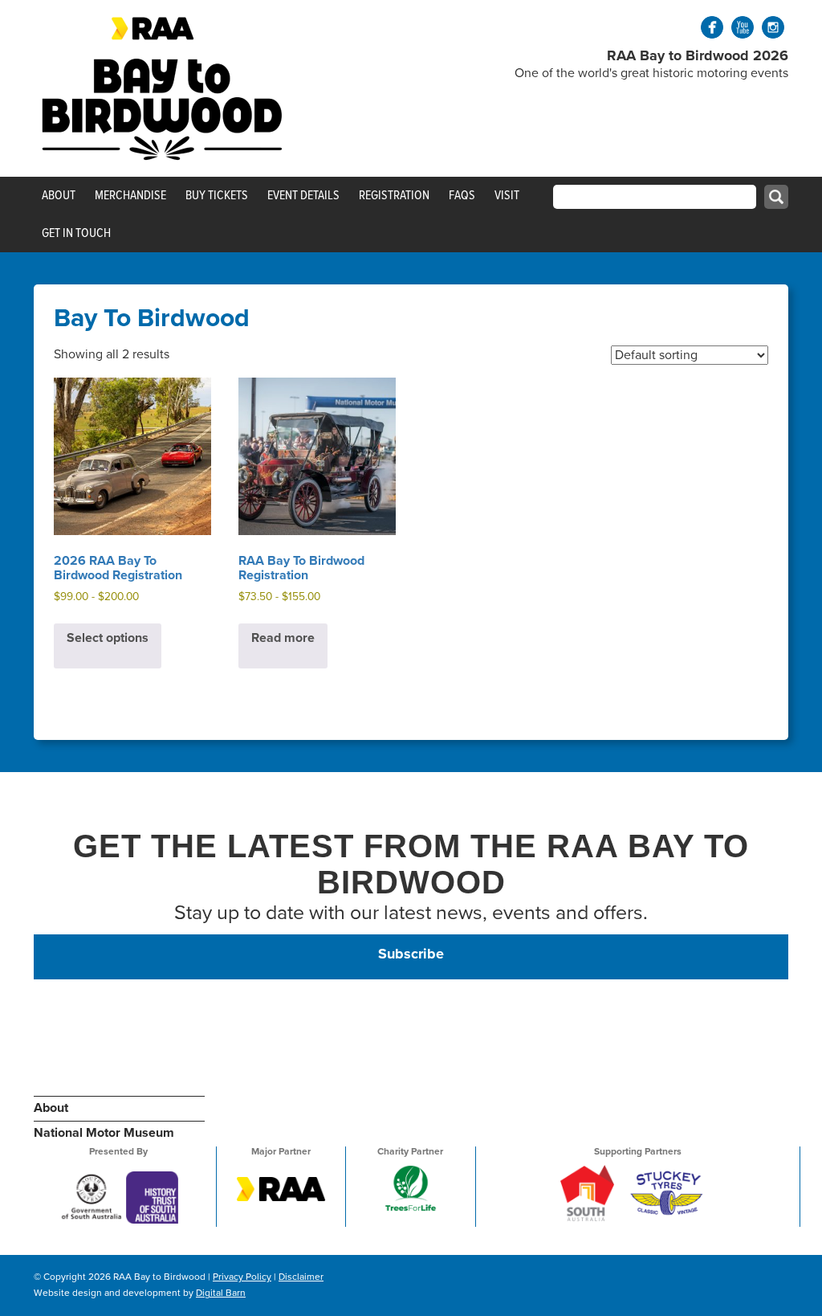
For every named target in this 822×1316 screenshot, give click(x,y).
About (58, 195)
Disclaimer (301, 1276)
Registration (394, 195)
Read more (283, 638)
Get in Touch (76, 233)
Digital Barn (221, 1292)
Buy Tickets (216, 195)
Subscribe (411, 953)
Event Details (303, 195)
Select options (108, 638)
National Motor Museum (104, 1133)
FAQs (462, 195)
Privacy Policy (242, 1276)
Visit (506, 195)
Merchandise (130, 195)
